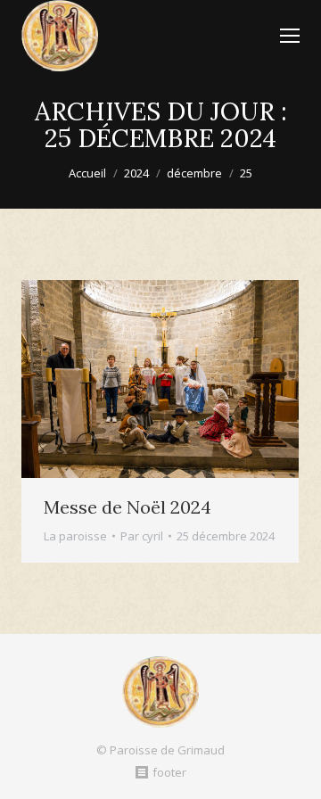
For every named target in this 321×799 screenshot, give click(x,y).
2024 (136, 173)
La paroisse (75, 536)
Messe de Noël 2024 (127, 507)
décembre (194, 173)
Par (141, 536)
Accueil (87, 173)
